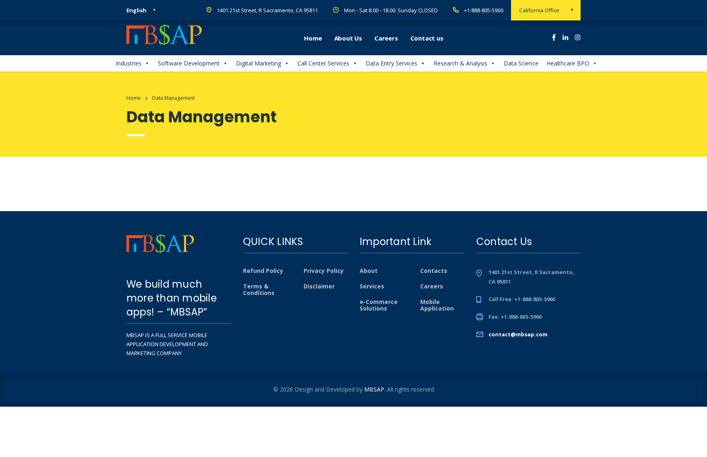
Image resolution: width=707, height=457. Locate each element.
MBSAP (374, 389)
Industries (129, 63)
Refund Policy (263, 271)
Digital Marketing (258, 63)
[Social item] (554, 38)
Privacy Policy (324, 271)
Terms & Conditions (259, 289)
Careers (386, 38)
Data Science (521, 63)
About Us (348, 38)
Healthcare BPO (568, 63)
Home (313, 38)
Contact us (427, 38)
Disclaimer (319, 286)
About (369, 271)
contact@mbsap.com (518, 334)
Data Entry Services (391, 63)
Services (372, 286)
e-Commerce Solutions (379, 305)
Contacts (433, 271)
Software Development (189, 63)
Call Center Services (323, 63)
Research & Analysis (460, 63)
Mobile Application (437, 305)
